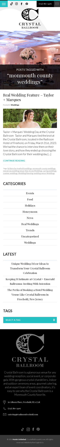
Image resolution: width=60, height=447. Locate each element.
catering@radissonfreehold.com (23, 414)
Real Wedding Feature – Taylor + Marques (28, 97)
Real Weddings (30, 224)
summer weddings (10, 173)
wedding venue (40, 173)
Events (30, 193)
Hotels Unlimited (19, 439)
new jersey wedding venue (13, 171)
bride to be (12, 168)
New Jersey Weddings (33, 171)
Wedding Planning (25, 173)
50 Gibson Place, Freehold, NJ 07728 (24, 402)
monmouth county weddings (44, 168)
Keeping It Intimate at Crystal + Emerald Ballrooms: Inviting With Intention (30, 281)
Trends (30, 230)
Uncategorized (30, 236)
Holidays (30, 205)
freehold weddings (24, 168)
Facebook (21, 4)
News (30, 217)
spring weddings (49, 171)
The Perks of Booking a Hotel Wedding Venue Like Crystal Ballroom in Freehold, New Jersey (30, 294)
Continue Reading (14, 160)
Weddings (15, 105)
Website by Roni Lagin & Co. (34, 442)
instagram (16, 4)
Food (30, 199)
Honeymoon (30, 211)
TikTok (11, 4)
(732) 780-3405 (45, 3)
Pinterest (26, 4)
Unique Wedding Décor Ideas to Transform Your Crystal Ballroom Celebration (30, 268)
